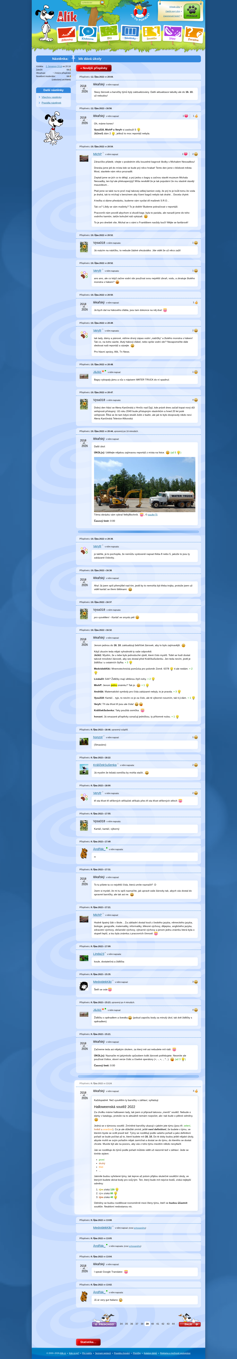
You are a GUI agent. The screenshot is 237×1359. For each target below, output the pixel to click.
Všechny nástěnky (52, 97)
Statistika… (88, 1342)
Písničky (137, 1353)
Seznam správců (103, 1353)
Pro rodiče (87, 1353)
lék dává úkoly (89, 59)
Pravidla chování (122, 1353)
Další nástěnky (53, 90)
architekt (66, 79)
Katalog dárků (150, 1353)
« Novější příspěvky (93, 68)
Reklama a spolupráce (175, 1353)
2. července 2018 (54, 66)
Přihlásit (192, 15)
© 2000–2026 (56, 1353)
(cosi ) (137, 1228)
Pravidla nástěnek (51, 102)
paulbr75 (153, 514)
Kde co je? (74, 1353)
